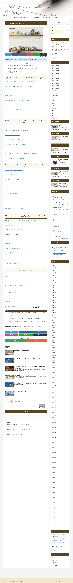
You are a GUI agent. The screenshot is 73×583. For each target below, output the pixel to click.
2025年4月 (54, 305)
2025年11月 (54, 287)
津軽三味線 (54, 105)
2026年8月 (54, 265)
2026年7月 (54, 267)
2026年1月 (54, 282)
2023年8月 (54, 332)
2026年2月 (54, 280)
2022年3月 (54, 375)
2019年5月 (54, 460)
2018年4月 (54, 492)
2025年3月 (54, 307)
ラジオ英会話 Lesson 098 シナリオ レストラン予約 (15, 431)
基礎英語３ (54, 100)
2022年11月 (54, 355)
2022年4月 (54, 372)
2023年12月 (54, 322)
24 (52, 31)
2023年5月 (54, 340)
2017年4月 (54, 522)
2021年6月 (54, 397)
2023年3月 (54, 345)
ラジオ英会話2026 (55, 65)
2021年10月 (54, 387)
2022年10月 (54, 357)
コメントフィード (55, 562)
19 (57, 30)
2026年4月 (54, 275)
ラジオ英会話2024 (55, 70)
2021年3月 (54, 405)
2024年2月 (54, 317)
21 (62, 30)
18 (54, 30)
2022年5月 (54, 370)
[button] (68, 257)
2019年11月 (54, 445)
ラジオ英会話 (19, 326)
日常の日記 (54, 108)
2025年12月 (54, 285)
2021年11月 (54, 385)
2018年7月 (54, 485)
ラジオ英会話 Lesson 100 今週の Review (13, 426)
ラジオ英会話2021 (55, 80)
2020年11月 (54, 415)
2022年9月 (54, 360)
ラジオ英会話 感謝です (57, 542)
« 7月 (52, 35)
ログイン (53, 557)
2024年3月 (54, 315)
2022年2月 (54, 377)
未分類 (53, 110)
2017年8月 (54, 512)
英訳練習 (14, 326)
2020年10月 (54, 417)
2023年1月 (54, 350)
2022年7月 (54, 365)
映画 (53, 103)
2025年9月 (54, 292)
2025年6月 (54, 300)
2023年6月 (54, 337)
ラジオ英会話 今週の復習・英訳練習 (14, 312)
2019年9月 (54, 450)
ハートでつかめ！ (33, 326)
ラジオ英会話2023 (8, 326)
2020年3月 (54, 435)
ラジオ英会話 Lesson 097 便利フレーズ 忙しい (15, 434)
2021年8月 (54, 392)
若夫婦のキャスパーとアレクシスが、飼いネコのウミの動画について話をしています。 (23, 68)
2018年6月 (54, 487)
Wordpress (54, 115)
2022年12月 (54, 352)
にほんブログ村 (8, 308)
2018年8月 (54, 482)
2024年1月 (54, 320)
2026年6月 (54, 270)
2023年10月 (54, 327)
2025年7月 (54, 297)
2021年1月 (54, 410)
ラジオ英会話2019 (55, 85)
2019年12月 (54, 442)
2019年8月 (54, 452)
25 (54, 31)
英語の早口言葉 (55, 90)
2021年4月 (54, 402)
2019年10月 (54, 447)
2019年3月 (54, 465)
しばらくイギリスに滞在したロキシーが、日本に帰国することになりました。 (22, 65)
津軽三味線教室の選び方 (57, 254)
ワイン (53, 113)
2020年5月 (54, 430)
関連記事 (11, 72)
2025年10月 (54, 290)
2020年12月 (54, 412)
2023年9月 (54, 330)
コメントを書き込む (26, 415)
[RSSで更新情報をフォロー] (36, 340)
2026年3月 (54, 277)
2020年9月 (54, 420)
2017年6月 (54, 517)
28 (62, 31)
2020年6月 (54, 427)
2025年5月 (54, 302)
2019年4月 (54, 462)
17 (52, 30)
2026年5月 (54, 272)
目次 (24, 63)
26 (57, 31)
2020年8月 (54, 422)
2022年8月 (54, 362)
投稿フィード (54, 560)
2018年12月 (54, 472)
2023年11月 (54, 325)
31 (52, 33)
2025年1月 (54, 312)
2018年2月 (54, 497)
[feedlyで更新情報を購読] (15, 340)
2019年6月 (54, 457)
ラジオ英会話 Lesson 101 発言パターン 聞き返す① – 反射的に (17, 424)
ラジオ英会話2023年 (21, 59)
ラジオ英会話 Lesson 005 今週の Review (14, 316)
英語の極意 (39, 326)
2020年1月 (54, 440)
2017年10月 (54, 507)
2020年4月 (54, 432)
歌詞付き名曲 (54, 93)
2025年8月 (54, 295)
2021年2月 (54, 407)
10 (52, 28)
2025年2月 (54, 310)
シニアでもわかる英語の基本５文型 (59, 253)
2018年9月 (54, 480)
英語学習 (53, 98)
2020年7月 (54, 425)
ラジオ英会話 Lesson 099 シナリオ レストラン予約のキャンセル (18, 429)
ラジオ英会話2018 (55, 88)
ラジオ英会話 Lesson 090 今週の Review (60, 238)
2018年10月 (54, 477)
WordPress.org (54, 565)
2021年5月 (54, 400)
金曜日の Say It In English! (13, 71)
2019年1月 (54, 470)
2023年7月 (54, 335)
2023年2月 (54, 347)
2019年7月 (54, 455)
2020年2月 (54, 437)
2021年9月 (54, 390)
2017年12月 (54, 502)
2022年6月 (54, 367)
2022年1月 (54, 380)
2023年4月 (54, 342)
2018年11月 (54, 475)
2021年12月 (54, 382)
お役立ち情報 (54, 118)
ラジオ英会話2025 (55, 68)
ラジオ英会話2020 (55, 83)
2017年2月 (54, 527)
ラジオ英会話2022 (55, 78)
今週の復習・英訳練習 (26, 326)
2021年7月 (54, 395)
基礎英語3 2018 (55, 95)
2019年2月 (54, 467)
